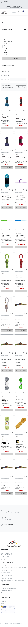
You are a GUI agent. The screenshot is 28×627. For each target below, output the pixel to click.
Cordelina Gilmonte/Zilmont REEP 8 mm (19, 364)
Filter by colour (6, 71)
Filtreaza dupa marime (8, 65)
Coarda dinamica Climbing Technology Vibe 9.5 (20, 240)
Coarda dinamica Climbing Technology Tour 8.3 (20, 201)
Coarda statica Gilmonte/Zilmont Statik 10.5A (5, 324)
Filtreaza (14, 58)
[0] (22, 12)
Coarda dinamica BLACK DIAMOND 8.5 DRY (7, 201)
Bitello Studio (25, 623)
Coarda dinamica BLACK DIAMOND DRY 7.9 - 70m (6, 161)
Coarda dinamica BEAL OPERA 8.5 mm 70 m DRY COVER (20, 403)
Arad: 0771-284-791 (6, 1)
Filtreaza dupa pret (7, 29)
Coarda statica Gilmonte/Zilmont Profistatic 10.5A (19, 284)
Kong (5, 48)
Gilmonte (6, 46)
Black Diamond (8, 41)
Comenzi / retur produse (6, 590)
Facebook (3, 601)
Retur (2, 592)
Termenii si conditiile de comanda (8, 588)
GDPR (2, 595)
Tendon (6, 54)
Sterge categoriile (20, 87)
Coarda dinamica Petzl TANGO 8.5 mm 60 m (6, 447)
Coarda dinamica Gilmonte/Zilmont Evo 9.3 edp (6, 284)
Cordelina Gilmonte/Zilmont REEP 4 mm (19, 324)
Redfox (6, 52)
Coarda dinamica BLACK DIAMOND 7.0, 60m (6, 121)
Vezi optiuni (7, 128)
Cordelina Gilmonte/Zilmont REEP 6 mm (5, 364)
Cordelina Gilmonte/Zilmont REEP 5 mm (5, 487)
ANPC (2, 603)
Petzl (5, 50)
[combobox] (18, 79)
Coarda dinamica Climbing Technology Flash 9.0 (6, 240)
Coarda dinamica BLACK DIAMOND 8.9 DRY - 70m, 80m (21, 161)
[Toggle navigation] (26, 12)
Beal (5, 39)
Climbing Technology (9, 43)
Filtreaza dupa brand (7, 36)
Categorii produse (7, 23)
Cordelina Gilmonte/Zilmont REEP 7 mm (19, 487)
